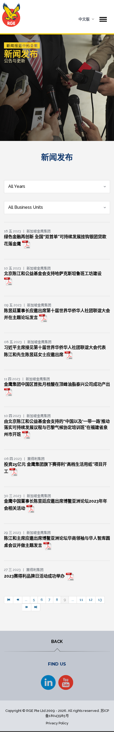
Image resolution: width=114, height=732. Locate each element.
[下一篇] (26, 607)
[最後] (35, 607)
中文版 (84, 19)
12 (91, 600)
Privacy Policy (57, 723)
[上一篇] (17, 600)
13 (100, 600)
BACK (57, 641)
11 (81, 600)
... (26, 600)
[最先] (8, 600)
